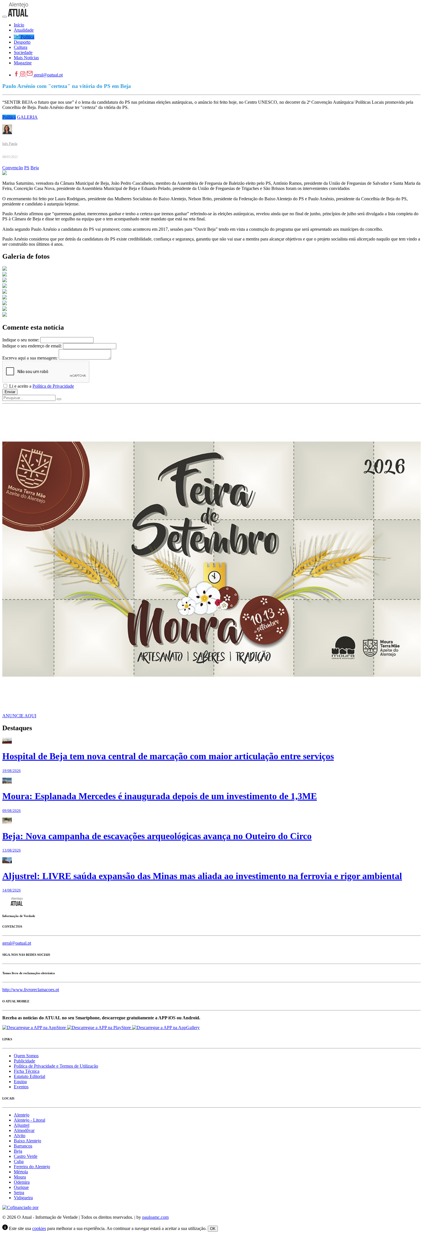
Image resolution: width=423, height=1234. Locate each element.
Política (9, 117)
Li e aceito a (41, 386)
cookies (39, 1228)
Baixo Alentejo (27, 1140)
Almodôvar (24, 1130)
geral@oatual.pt (48, 74)
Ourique (21, 1187)
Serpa (19, 1192)
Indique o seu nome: (20, 339)
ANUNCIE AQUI (19, 715)
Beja (35, 167)
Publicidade (24, 1060)
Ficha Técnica (26, 1071)
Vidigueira (23, 1197)
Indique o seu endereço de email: (32, 345)
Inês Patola (9, 144)
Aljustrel (21, 1125)
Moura (20, 1177)
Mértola (21, 1171)
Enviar (10, 392)
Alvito (19, 1135)
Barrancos (23, 1145)
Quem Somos (26, 1055)
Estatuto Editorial (29, 1076)
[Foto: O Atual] (4, 269)
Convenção (12, 167)
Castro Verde (25, 1156)
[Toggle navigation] (4, 17)
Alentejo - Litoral (29, 1120)
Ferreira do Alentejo (32, 1166)
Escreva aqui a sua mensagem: (30, 357)
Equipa (20, 1081)
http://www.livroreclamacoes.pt (30, 989)
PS (26, 167)
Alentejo (21, 1114)
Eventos (21, 1086)
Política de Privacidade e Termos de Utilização (56, 1066)
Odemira (22, 1182)
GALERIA (27, 117)
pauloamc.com (155, 1217)
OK (213, 1229)
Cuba (19, 1161)
